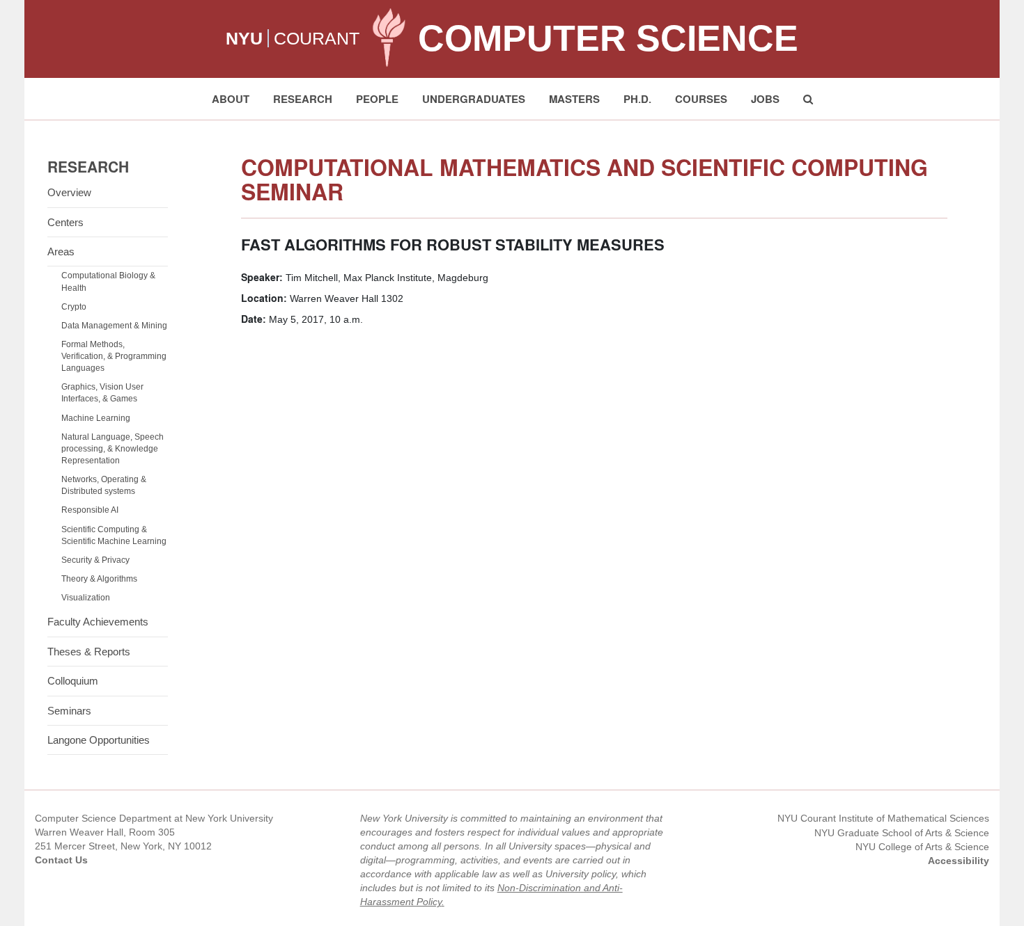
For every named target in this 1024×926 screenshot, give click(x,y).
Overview (69, 192)
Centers (65, 222)
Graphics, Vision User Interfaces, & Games (102, 393)
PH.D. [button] (637, 98)
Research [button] (302, 98)
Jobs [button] (765, 98)
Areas (61, 251)
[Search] (808, 99)
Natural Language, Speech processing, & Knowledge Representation (112, 448)
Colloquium (72, 681)
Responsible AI (89, 510)
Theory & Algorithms (99, 579)
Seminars (69, 711)
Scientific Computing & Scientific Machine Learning (113, 535)
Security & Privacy (95, 560)
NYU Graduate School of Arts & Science (901, 832)
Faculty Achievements (97, 622)
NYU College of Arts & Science (922, 846)
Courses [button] (701, 98)
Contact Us (61, 859)
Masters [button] (574, 98)
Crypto (73, 307)
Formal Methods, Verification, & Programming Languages (113, 356)
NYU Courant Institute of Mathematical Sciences (883, 818)
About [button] (230, 98)
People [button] (377, 98)
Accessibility (958, 860)
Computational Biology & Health (108, 281)
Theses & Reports (88, 651)
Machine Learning (95, 418)
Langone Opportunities (98, 740)
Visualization (85, 597)
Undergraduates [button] (473, 98)
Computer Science (608, 38)
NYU (244, 38)
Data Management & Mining (114, 325)
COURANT (316, 38)
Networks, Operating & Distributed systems (103, 485)
